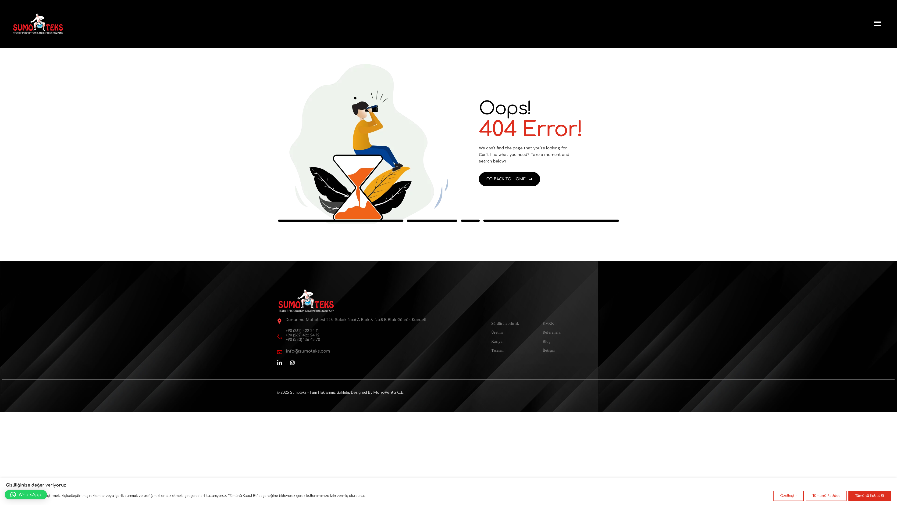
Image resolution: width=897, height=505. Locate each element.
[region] (448, 491)
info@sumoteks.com (308, 351)
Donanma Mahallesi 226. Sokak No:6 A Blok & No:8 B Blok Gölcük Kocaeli (355, 320)
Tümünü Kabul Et (869, 496)
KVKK (548, 323)
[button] (26, 494)
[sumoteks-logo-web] (38, 23)
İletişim (549, 350)
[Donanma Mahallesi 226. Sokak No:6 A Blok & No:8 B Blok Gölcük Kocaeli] (279, 321)
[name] (877, 23)
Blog (547, 341)
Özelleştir (788, 496)
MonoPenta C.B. (388, 392)
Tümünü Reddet (826, 496)
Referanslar (552, 332)
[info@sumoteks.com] (279, 352)
